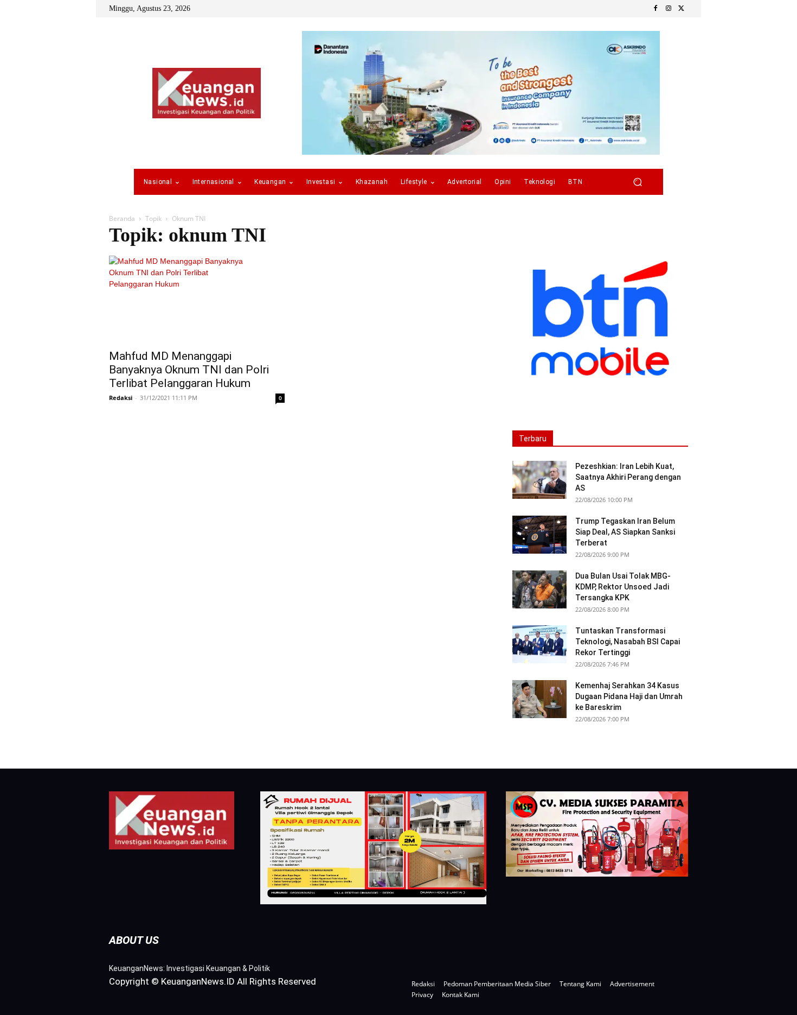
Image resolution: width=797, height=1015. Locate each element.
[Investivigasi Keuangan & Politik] (206, 93)
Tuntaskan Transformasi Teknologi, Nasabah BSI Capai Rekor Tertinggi (627, 641)
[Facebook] (655, 8)
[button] (637, 182)
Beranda (122, 218)
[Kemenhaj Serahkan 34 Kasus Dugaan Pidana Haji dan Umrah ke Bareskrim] (539, 699)
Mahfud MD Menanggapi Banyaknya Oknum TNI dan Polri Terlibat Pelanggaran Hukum (189, 370)
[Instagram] (668, 8)
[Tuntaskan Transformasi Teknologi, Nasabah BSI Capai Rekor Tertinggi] (539, 644)
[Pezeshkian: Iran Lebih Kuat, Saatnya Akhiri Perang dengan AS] (539, 480)
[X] (681, 8)
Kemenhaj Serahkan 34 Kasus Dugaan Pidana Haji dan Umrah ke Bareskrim (629, 696)
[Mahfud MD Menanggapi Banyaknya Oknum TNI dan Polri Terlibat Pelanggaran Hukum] (197, 299)
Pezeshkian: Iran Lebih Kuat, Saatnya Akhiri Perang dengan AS (628, 477)
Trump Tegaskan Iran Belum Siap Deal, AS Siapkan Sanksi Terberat (625, 532)
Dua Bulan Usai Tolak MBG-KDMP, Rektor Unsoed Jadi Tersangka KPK (623, 587)
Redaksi (120, 398)
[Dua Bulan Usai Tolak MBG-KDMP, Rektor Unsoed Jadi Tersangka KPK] (539, 589)
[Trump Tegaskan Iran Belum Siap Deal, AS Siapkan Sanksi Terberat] (539, 535)
